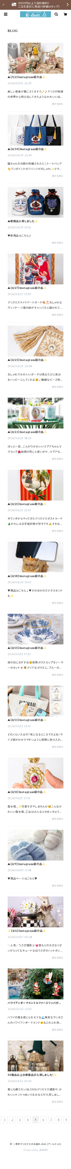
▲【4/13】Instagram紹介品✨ (27, 720)
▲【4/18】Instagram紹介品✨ (27, 576)
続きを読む (57, 104)
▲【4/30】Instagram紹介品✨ (27, 149)
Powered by (31, 1150)
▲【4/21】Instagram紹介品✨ (27, 504)
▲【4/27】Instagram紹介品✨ (27, 288)
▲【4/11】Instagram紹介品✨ (27, 792)
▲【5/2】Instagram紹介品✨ (26, 77)
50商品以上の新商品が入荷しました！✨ (32, 1075)
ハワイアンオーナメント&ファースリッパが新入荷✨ (35, 1003)
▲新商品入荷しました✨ (23, 221)
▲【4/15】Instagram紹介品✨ (27, 648)
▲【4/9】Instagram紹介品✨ (26, 864)
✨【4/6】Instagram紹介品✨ (27, 931)
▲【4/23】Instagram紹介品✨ (27, 432)
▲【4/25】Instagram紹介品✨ (27, 360)
